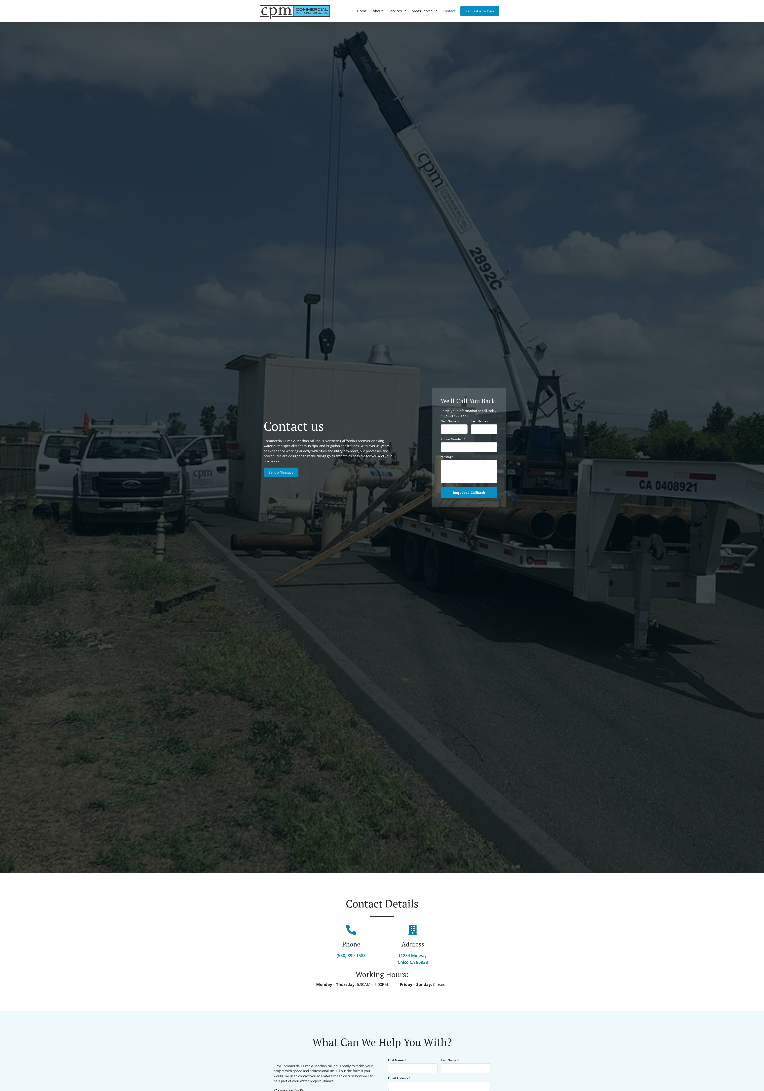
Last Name (480, 421)
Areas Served (422, 11)
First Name (450, 421)
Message (447, 457)
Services (395, 11)
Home (362, 11)
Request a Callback (469, 492)
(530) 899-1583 (456, 415)
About (378, 11)
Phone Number (453, 439)
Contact (449, 11)
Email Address (399, 1078)
